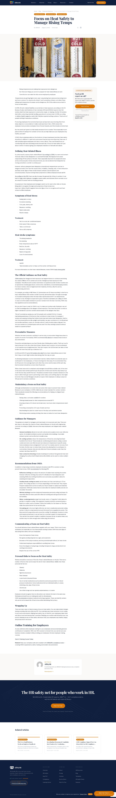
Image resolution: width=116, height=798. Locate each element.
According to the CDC (22, 176)
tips (43, 188)
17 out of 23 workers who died (34, 353)
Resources (62, 2)
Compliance (46, 779)
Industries (41, 2)
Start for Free (91, 2)
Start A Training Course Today (24, 639)
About (55, 2)
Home (35, 11)
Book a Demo (101, 2)
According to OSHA (49, 154)
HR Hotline (45, 773)
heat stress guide (59, 269)
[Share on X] (78, 27)
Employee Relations (48, 11)
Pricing (49, 2)
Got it (90, 794)
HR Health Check (80, 779)
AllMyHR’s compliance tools (55, 643)
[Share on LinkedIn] (80, 27)
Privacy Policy (83, 794)
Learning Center (47, 782)
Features (78, 782)
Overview (45, 770)
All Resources (79, 770)
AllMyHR (48, 664)
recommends (35, 469)
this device (48, 337)
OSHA (30, 426)
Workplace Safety (62, 14)
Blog (40, 11)
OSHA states (19, 278)
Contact (71, 2)
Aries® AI (45, 776)
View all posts (48, 671)
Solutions (33, 2)
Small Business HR (51, 14)
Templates (78, 776)
